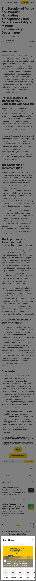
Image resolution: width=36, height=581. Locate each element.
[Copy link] (6, 572)
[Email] (20, 572)
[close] (32, 539)
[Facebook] (13, 572)
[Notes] (28, 572)
